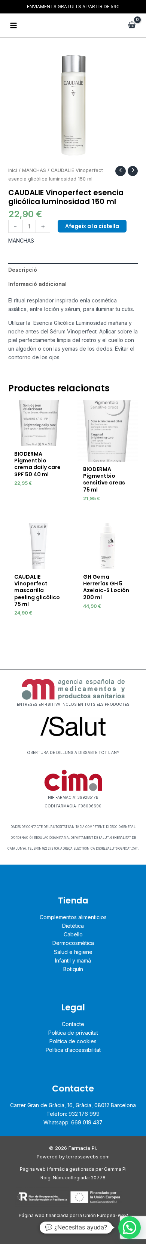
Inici (12, 170)
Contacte (73, 1024)
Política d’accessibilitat (73, 1050)
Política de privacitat (73, 1032)
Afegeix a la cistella (92, 226)
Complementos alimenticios (73, 917)
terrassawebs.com (88, 1157)
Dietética (73, 926)
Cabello (73, 934)
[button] (129, 1227)
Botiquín (73, 969)
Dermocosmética (73, 943)
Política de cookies (73, 1041)
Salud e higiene (73, 952)
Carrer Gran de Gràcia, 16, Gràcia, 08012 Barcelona (73, 1105)
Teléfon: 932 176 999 (73, 1114)
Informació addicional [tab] (37, 284)
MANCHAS (34, 170)
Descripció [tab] (22, 270)
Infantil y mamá (73, 960)
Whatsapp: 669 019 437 (73, 1122)
